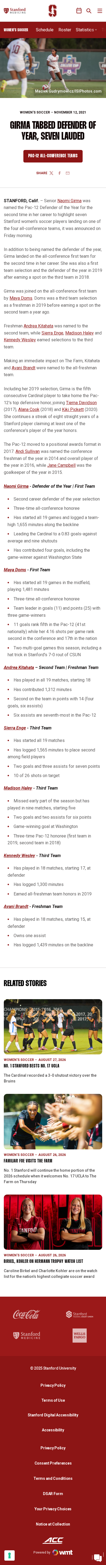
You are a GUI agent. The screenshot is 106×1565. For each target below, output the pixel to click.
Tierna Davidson (81, 402)
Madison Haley (79, 333)
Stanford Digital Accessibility (54, 1415)
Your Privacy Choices (53, 1509)
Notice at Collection (53, 1524)
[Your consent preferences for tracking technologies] (9, 1555)
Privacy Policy (54, 1385)
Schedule (45, 29)
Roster (64, 29)
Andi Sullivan (27, 451)
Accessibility (54, 1430)
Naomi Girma (69, 200)
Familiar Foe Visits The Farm (28, 1161)
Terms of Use (53, 1400)
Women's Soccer (35, 112)
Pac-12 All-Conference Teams (55, 157)
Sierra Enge (52, 333)
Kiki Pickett (73, 409)
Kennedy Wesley (20, 339)
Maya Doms (21, 298)
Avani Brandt (23, 367)
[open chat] (98, 1557)
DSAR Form (53, 1494)
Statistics (85, 29)
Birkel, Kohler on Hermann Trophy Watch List (43, 1261)
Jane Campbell (61, 465)
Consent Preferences (53, 1463)
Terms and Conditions (52, 1478)
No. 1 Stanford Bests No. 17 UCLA (32, 1066)
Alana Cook (28, 409)
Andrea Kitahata (38, 326)
